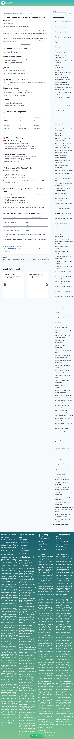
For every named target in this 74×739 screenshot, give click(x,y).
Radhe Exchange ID (25, 539)
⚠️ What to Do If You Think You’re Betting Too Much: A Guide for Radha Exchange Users (63, 72)
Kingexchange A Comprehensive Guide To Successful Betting (9, 724)
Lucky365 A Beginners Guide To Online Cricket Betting (9, 567)
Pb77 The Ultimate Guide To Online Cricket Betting (9, 686)
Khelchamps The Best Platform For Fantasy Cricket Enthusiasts (8, 671)
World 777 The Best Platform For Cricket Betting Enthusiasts (45, 675)
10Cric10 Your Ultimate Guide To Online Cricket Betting (45, 648)
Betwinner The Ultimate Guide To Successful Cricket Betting (8, 592)
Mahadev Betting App (35, 3)
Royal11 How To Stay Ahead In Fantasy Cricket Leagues (27, 594)
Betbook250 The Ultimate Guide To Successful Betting (64, 628)
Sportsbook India (61, 549)
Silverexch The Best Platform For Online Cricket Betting (46, 696)
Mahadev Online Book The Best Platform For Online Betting (27, 606)
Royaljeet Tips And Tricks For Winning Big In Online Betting (27, 579)
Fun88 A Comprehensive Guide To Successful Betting (64, 716)
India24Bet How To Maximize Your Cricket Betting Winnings (9, 668)
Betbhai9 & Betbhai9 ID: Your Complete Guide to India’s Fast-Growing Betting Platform (62, 430)
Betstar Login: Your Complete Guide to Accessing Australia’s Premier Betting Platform (64, 509)
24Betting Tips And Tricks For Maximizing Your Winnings (27, 649)
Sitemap (14, 547)
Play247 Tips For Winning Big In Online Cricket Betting (27, 611)
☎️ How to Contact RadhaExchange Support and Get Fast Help (13, 276)
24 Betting (41, 543)
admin (5, 23)
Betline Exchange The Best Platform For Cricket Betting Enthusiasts (9, 605)
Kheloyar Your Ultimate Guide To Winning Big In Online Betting (27, 616)
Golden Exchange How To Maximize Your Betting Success (64, 577)
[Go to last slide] (5, 284)
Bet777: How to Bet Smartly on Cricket (64, 415)
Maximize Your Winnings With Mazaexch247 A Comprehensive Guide (8, 556)
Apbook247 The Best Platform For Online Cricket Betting (46, 610)
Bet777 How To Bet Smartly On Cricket (9, 621)
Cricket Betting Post (26, 557)
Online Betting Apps (25, 550)
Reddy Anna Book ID (25, 542)
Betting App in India (43, 540)
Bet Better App (60, 546)
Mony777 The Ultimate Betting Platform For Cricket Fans (27, 695)
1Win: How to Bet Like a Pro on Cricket (64, 170)
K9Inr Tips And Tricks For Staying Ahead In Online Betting (64, 704)
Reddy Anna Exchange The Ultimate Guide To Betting (45, 666)
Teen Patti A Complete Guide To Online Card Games (46, 567)
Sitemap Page (4, 548)
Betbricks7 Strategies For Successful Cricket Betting (9, 614)
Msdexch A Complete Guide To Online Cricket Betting (45, 710)
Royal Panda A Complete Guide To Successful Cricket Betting (27, 576)
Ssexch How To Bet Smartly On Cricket (64, 672)
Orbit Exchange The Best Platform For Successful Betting (46, 645)
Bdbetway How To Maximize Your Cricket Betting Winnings (9, 626)
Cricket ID (53, 3)
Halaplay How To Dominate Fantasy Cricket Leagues (9, 676)
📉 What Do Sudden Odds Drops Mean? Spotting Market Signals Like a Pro (12, 259)
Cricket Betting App (25, 553)
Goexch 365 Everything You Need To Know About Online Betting (27, 635)
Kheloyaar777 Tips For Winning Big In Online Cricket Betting (64, 560)
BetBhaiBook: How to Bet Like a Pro (63, 445)
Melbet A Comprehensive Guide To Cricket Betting (26, 638)
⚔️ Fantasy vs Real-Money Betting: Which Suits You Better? (36, 276)
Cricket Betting (42, 536)
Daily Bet (59, 538)
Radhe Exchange (18, 3)
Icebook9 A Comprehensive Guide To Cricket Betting (26, 711)
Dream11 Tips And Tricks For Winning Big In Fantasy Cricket (46, 617)
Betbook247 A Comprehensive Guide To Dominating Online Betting (27, 627)
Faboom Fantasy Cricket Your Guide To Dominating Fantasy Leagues (9, 580)
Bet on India (59, 540)
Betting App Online (43, 551)
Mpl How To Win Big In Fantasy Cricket (27, 717)
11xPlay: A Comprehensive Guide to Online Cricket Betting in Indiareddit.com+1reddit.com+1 (63, 145)
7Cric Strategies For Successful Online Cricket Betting (27, 589)
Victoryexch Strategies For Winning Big (46, 574)
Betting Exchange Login (62, 536)
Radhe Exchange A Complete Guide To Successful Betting (62, 678)
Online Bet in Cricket (61, 543)
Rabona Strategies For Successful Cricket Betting (26, 567)
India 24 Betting (42, 549)
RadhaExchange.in (12, 248)
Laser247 (59, 551)
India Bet (41, 541)
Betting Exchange (43, 544)
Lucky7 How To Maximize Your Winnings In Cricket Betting (8, 721)
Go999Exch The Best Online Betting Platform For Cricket (27, 666)
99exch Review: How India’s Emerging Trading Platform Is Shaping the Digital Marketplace (64, 241)
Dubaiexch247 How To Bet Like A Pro (27, 671)
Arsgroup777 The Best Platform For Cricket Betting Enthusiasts (64, 637)
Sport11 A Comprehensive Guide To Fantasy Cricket (26, 562)
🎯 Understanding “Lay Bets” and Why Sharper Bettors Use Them (39, 259)
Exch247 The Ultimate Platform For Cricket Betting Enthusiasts (9, 559)
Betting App (23, 548)
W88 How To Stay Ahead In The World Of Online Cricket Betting (27, 630)
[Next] (47, 284)
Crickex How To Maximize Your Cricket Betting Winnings (8, 588)
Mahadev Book (24, 545)
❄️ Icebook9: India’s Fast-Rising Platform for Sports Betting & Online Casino (63, 99)
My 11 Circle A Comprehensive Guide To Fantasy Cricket (9, 692)
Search (54, 11)
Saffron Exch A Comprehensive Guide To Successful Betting (27, 597)
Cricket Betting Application (63, 541)
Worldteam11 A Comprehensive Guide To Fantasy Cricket (63, 661)
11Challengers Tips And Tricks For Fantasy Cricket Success (8, 649)
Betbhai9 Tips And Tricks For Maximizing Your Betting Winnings (27, 624)
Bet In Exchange (24, 544)
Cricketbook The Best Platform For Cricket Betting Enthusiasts (63, 618)
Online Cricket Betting (44, 538)
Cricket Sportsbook (61, 547)
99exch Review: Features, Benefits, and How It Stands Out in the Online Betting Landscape (63, 234)
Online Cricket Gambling (62, 544)
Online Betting (24, 551)
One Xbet (41, 546)
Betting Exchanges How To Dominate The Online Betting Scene (9, 595)
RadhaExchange (7, 251)
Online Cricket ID (45, 3)
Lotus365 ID (26, 3)
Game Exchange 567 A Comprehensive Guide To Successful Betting (9, 660)
